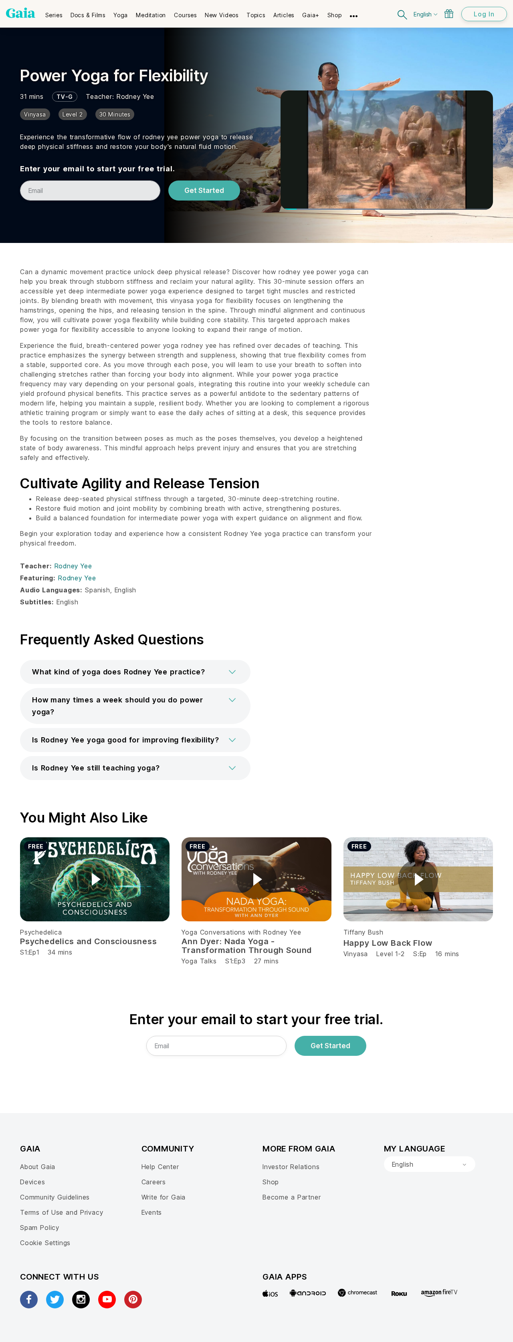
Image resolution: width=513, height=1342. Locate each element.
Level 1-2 (390, 954)
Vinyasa (355, 954)
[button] (135, 672)
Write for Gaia (163, 1197)
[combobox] (429, 1164)
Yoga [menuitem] (120, 15)
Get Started (204, 191)
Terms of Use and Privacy (61, 1212)
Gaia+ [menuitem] (310, 15)
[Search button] (402, 14)
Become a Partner (292, 1197)
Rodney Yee (135, 96)
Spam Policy (39, 1228)
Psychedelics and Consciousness (88, 941)
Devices (32, 1182)
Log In (484, 14)
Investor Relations (291, 1167)
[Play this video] (95, 879)
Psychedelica (41, 932)
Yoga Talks (199, 961)
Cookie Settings (45, 1243)
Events (151, 1212)
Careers (153, 1182)
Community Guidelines (55, 1197)
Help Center (160, 1167)
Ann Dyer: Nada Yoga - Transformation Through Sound (247, 946)
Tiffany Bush (363, 932)
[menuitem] (54, 12)
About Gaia (37, 1167)
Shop (271, 1182)
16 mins (447, 954)
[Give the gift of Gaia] (448, 13)
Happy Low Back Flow (387, 943)
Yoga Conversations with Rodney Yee (241, 932)
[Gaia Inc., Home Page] (20, 13)
